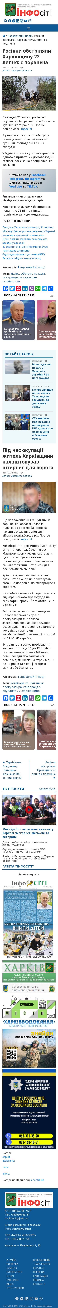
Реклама (38, 1279)
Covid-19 (11, 1267)
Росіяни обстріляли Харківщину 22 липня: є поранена (44, 768)
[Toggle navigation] (29, 28)
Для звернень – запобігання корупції (41, 1263)
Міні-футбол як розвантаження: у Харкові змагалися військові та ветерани (27, 833)
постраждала (12, 277)
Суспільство (14, 1271)
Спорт (10, 1275)
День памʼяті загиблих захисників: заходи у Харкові (24, 843)
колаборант (19, 683)
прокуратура (12, 687)
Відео (10, 1283)
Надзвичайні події (20, 36)
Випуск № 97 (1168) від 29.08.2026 (29, 956)
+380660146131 (19, 1214)
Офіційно (12, 1279)
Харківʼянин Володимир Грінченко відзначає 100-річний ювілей (12, 770)
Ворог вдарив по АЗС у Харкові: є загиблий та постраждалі (41, 371)
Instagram (32, 179)
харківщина (11, 281)
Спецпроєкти (15, 1288)
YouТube (15, 186)
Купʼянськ (37, 683)
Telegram (16, 179)
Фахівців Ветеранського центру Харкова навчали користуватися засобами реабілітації (28, 858)
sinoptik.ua (37, 1180)
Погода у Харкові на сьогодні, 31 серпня (27, 227)
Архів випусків (47, 788)
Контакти (39, 1283)
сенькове (30, 277)
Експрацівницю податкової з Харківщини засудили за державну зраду (42, 398)
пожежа (39, 273)
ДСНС (15, 273)
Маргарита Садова (21, 70)
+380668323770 (19, 1239)
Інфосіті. (26, 129)
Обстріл (26, 273)
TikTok (32, 186)
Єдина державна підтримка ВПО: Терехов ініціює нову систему (24, 850)
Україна (11, 1259)
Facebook (38, 175)
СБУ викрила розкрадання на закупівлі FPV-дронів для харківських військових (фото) (42, 428)
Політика (12, 1263)
